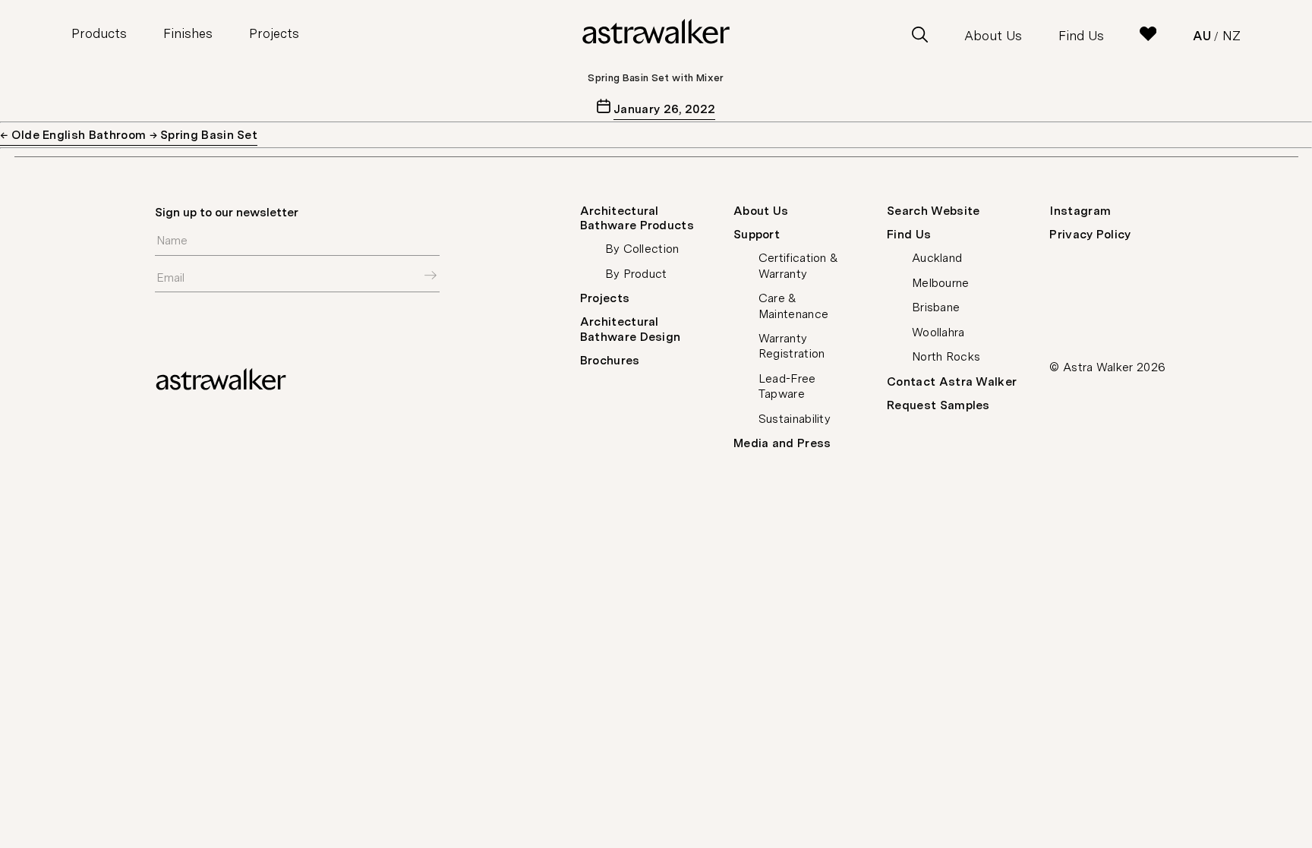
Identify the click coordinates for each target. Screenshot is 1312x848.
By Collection (642, 248)
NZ (1231, 35)
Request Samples (938, 405)
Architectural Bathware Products (637, 217)
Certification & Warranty (798, 265)
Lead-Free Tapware (787, 386)
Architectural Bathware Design (630, 328)
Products (99, 33)
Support (756, 234)
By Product (636, 273)
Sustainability (794, 418)
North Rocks (946, 356)
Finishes (188, 33)
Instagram (1080, 210)
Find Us (1081, 35)
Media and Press (782, 443)
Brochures (610, 360)
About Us (993, 35)
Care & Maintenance (793, 305)
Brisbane (936, 307)
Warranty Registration (791, 346)
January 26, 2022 (664, 109)
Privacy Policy (1090, 234)
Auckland (937, 258)
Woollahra (938, 332)
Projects (274, 33)
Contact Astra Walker (952, 381)
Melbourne (941, 283)
